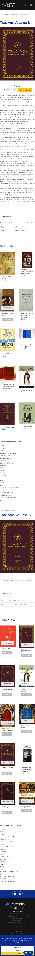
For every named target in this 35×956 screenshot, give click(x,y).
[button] (25, 5)
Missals (2, 480)
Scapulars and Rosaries (7, 492)
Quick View (7, 273)
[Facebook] (14, 893)
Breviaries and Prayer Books (9, 453)
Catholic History (5, 455)
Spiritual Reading (5, 495)
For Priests (3, 468)
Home (1, 14)
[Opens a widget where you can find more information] (28, 953)
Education (3, 465)
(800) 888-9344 (18, 918)
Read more (7, 319)
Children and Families (6, 463)
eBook (17, 604)
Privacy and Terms (17, 933)
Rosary (2, 485)
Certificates (3, 460)
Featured (2, 445)
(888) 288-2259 (18, 920)
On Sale (2, 448)
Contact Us (17, 931)
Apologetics (19, 600)
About (17, 929)
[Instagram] (20, 893)
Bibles (2, 450)
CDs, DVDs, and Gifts (6, 458)
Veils (1, 500)
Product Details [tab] (5, 216)
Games (2, 470)
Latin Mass (3, 475)
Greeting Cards (4, 473)
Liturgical (2, 478)
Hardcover (23, 604)
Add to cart (25, 90)
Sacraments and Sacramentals (9, 488)
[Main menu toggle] (31, 5)
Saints (2, 490)
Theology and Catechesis (11, 14)
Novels (2, 483)
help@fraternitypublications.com (17, 914)
